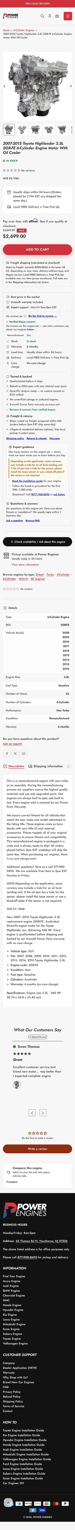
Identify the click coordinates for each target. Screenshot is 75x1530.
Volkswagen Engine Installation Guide (27, 1459)
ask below (59, 494)
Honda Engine (12, 1305)
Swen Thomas (28, 1046)
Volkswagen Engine (15, 1343)
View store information (25, 564)
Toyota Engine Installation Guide (23, 1430)
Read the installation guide (27, 481)
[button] (11, 589)
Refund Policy (11, 1397)
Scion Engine (11, 1329)
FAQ (5, 1387)
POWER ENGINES (42, 1517)
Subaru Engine (12, 1334)
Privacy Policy (12, 1392)
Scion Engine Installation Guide (23, 1478)
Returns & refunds (37, 438)
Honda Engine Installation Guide (23, 1445)
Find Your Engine (14, 1276)
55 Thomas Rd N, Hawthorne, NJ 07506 (42, 1241)
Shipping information (48, 766)
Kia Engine (10, 1315)
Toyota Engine (12, 1339)
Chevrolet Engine (14, 1295)
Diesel (40, 574)
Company (9, 1363)
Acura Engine (11, 1281)
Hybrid (23, 579)
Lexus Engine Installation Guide (23, 1469)
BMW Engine (11, 1291)
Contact (7, 1411)
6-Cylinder (9, 579)
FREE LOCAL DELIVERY (37, 3)
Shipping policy (15, 438)
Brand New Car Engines (18, 1382)
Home (6, 30)
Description (16, 766)
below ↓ (31, 329)
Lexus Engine (11, 1319)
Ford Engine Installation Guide (22, 1464)
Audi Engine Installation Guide (22, 1449)
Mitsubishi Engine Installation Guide (26, 1454)
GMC (6, 1300)
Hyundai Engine (13, 1310)
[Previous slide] (32, 1113)
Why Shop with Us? (15, 1377)
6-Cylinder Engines (23, 30)
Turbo (50, 574)
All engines (38, 579)
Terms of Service (13, 1406)
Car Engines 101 (13, 1483)
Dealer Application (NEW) (20, 1368)
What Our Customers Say (37, 1030)
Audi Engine (11, 1286)
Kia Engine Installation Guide (21, 1435)
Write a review (37, 1149)
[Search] (42, 16)
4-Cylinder (63, 574)
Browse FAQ (33, 520)
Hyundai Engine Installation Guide (25, 1440)
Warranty (54, 438)
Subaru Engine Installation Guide (24, 1473)
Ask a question (14, 520)
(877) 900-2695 (40, 494)
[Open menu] (68, 16)
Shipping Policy (13, 1401)
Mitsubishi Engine (14, 1324)
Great (17, 1060)
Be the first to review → (42, 316)
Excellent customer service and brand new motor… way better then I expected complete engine (37, 1071)
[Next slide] (43, 1113)
